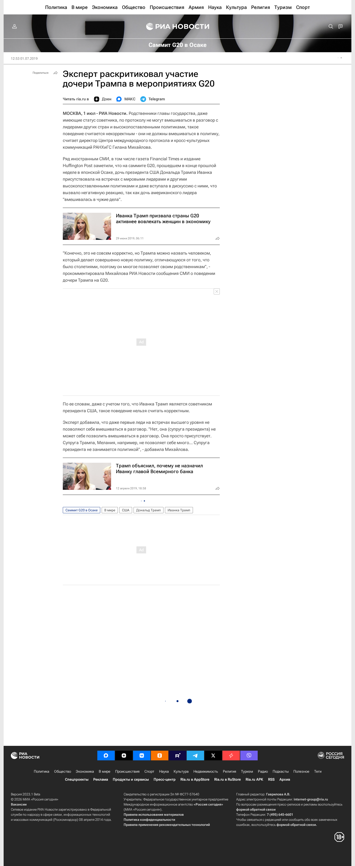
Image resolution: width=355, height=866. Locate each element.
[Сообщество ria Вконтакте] (141, 755)
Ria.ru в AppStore (194, 779)
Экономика (85, 771)
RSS (271, 779)
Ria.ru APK (254, 779)
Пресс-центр (165, 779)
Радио (263, 771)
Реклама (100, 779)
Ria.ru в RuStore (227, 779)
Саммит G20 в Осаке (81, 510)
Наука (164, 771)
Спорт (149, 771)
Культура (181, 771)
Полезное (301, 771)
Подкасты (281, 771)
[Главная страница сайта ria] (178, 27)
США (125, 510)
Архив (284, 779)
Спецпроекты (76, 779)
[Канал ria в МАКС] (106, 755)
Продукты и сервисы (131, 779)
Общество (62, 771)
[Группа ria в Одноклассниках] (159, 755)
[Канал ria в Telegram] (195, 755)
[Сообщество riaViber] (249, 755)
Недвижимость (205, 771)
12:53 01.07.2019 (24, 58)
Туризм (247, 771)
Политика (41, 771)
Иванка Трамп (179, 510)
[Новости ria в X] (213, 755)
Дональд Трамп (148, 510)
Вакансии (19, 804)
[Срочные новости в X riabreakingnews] (231, 755)
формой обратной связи (256, 809)
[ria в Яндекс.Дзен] (124, 755)
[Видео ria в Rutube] (177, 755)
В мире (109, 510)
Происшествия (127, 771)
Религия (229, 771)
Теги (317, 771)
